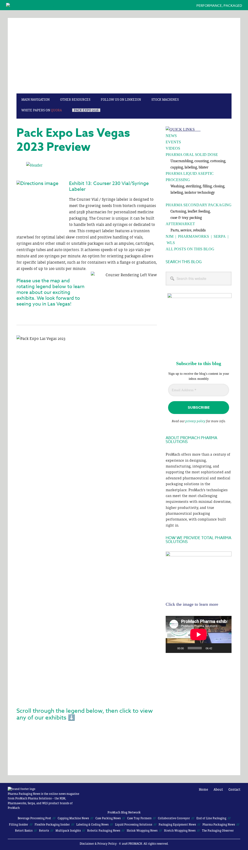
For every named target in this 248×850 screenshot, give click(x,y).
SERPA (220, 236)
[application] (199, 634)
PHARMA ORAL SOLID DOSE (192, 155)
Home (203, 789)
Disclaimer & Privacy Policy (98, 843)
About (218, 789)
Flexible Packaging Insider (52, 824)
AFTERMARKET (180, 224)
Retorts (44, 830)
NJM (169, 236)
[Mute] (217, 648)
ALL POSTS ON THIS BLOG (190, 249)
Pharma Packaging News (124, 58)
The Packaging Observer (218, 830)
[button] (151, 731)
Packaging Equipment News (177, 824)
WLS (171, 243)
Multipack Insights (68, 830)
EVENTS (173, 142)
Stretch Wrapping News (179, 830)
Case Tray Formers (139, 818)
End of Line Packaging (211, 818)
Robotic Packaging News (103, 830)
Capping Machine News (73, 818)
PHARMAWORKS (193, 236)
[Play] (172, 648)
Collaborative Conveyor (174, 818)
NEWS (171, 136)
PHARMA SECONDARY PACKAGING (199, 205)
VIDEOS (173, 148)
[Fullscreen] (225, 648)
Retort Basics (23, 830)
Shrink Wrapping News (142, 830)
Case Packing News (108, 818)
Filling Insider (18, 824)
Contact (234, 789)
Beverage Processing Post (34, 818)
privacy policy (195, 421)
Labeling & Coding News (92, 824)
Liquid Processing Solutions (133, 824)
